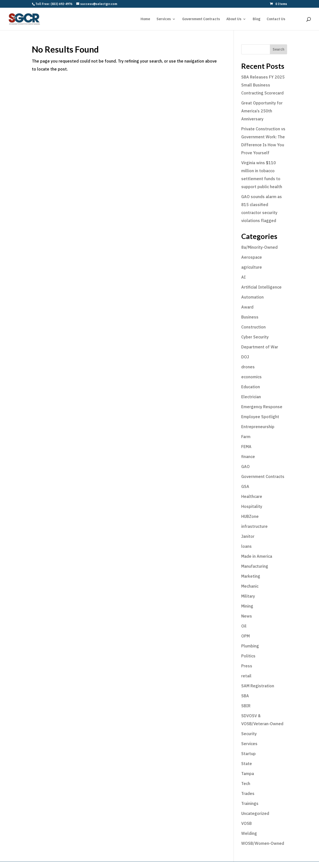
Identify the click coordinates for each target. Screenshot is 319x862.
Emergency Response (261, 406)
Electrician (251, 396)
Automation (252, 297)
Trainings (249, 803)
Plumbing (250, 645)
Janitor (247, 536)
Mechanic (249, 586)
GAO (245, 466)
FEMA (246, 446)
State (246, 763)
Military (248, 596)
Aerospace (251, 257)
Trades (247, 793)
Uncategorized (255, 813)
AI (243, 277)
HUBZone (250, 516)
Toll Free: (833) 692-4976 (53, 4)
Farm (245, 436)
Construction (253, 326)
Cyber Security (255, 336)
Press (246, 665)
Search (278, 49)
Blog (256, 19)
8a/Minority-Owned (259, 247)
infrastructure (254, 526)
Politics (248, 655)
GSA (245, 486)
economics (251, 376)
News (246, 616)
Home (145, 19)
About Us (233, 19)
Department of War (259, 346)
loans (246, 546)
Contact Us (276, 19)
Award (247, 307)
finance (248, 456)
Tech (245, 783)
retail (246, 675)
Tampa (247, 773)
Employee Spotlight (260, 416)
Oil (243, 626)
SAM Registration (257, 685)
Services (164, 19)
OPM (245, 635)
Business (249, 316)
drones (248, 366)
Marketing (250, 576)
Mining (247, 606)
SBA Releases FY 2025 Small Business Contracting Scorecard (263, 85)
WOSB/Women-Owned (262, 843)
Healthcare (251, 496)
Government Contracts (201, 19)
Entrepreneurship (257, 426)
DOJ (245, 356)
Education (250, 386)
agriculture (251, 267)
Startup (248, 753)
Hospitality (251, 506)
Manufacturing (254, 566)
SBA (245, 695)
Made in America (256, 556)
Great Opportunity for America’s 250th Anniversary (262, 110)
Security (249, 733)
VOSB (246, 823)
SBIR (245, 705)
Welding (249, 833)
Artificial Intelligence (261, 287)
